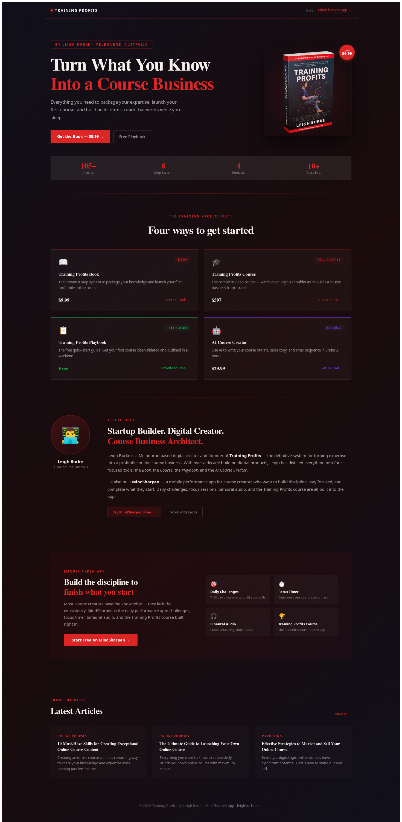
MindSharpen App (220, 806)
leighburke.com (250, 806)
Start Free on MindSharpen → (101, 640)
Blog (310, 10)
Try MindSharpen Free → (134, 512)
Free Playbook (132, 136)
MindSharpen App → (334, 10)
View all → (343, 713)
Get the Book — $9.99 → (80, 136)
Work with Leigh (183, 512)
